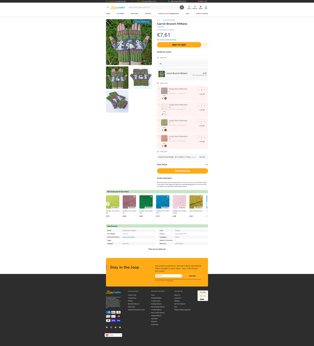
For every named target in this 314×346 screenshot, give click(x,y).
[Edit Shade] (164, 98)
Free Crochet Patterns (158, 313)
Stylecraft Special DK (195, 211)
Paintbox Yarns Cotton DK (112, 212)
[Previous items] (108, 204)
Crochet (148, 13)
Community (154, 324)
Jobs (175, 307)
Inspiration (154, 318)
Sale (187, 13)
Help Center (131, 307)
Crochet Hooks (155, 301)
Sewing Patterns (156, 316)
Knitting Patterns (156, 304)
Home (158, 20)
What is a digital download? (168, 40)
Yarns (153, 295)
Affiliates (177, 301)
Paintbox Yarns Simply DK (129, 212)
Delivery (130, 301)
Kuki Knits (161, 26)
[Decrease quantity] (198, 89)
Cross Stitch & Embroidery (168, 13)
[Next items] (206, 204)
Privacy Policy (170, 280)
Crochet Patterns (156, 310)
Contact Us (177, 298)
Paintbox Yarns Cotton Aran (162, 212)
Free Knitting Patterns (158, 307)
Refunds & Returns (133, 304)
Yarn (108, 13)
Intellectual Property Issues (136, 310)
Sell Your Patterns (179, 304)
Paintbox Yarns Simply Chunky (179, 212)
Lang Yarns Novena (129, 237)
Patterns (120, 13)
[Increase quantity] (204, 89)
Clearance (154, 321)
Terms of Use (132, 295)
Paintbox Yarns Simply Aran (146, 212)
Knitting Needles (156, 298)
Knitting (134, 13)
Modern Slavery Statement (182, 310)
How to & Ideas (202, 13)
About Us (177, 295)
